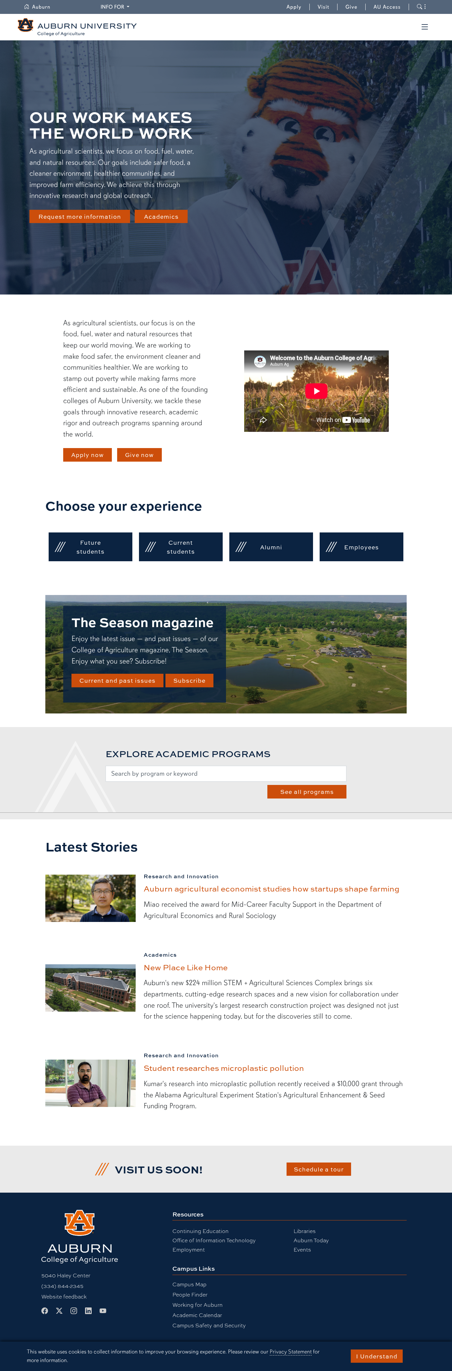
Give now (139, 455)
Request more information (79, 216)
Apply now (87, 455)
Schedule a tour (319, 1169)
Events (302, 1249)
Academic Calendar (197, 1315)
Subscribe (189, 680)
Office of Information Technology (214, 1240)
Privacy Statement (291, 1351)
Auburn (45, 7)
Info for (116, 6)
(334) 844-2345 (62, 1286)
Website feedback (64, 1296)
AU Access (387, 7)
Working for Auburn (197, 1304)
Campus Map (189, 1284)
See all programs (307, 792)
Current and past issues (117, 680)
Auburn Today (311, 1240)
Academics (161, 216)
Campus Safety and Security (209, 1325)
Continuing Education (200, 1231)
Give (355, 7)
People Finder (189, 1294)
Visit (323, 7)
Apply (294, 7)
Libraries (305, 1231)
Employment (188, 1249)
